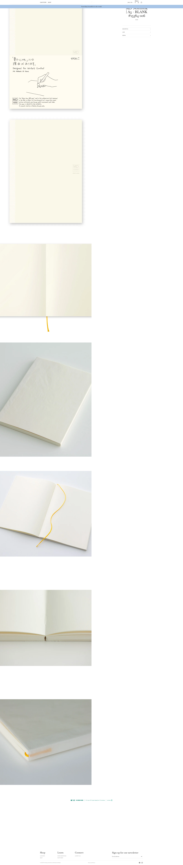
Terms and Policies (91, 862)
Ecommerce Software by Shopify (54, 862)
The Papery (45, 862)
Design (124, 35)
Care (123, 32)
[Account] (138, 2)
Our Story (42, 856)
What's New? (60, 857)
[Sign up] (141, 856)
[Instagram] (142, 863)
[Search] (135, 2)
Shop (41, 857)
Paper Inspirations (61, 856)
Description (125, 29)
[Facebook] (139, 863)
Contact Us (77, 856)
